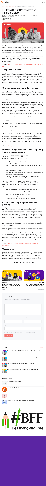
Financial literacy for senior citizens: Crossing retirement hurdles (11, 285)
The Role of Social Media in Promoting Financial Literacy (34, 284)
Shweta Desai (8, 18)
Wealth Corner (11, 6)
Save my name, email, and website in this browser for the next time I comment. (20, 332)
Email (25, 317)
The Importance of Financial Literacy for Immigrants (21, 146)
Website (6, 325)
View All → (42, 347)
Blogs (7, 6)
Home (3, 6)
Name (5, 317)
